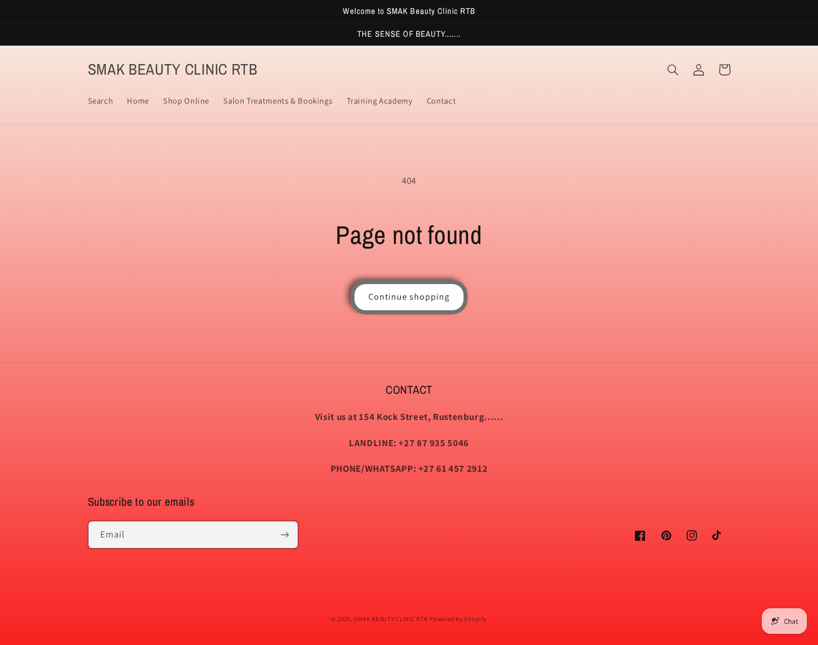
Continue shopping (409, 296)
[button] (673, 69)
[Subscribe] (284, 534)
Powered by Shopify (458, 619)
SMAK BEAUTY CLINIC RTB (390, 619)
